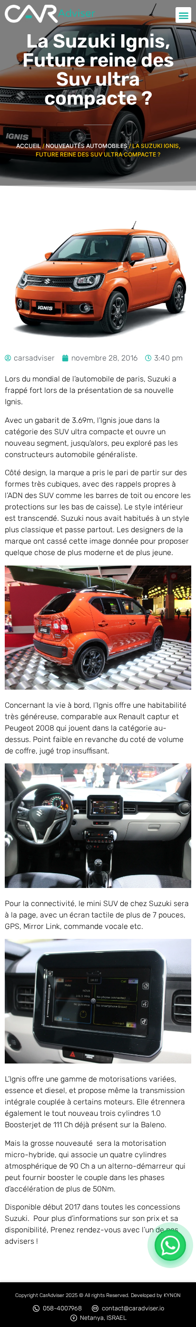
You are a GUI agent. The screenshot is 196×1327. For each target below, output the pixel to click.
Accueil (28, 145)
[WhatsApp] (170, 1245)
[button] (183, 15)
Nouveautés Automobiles (86, 145)
